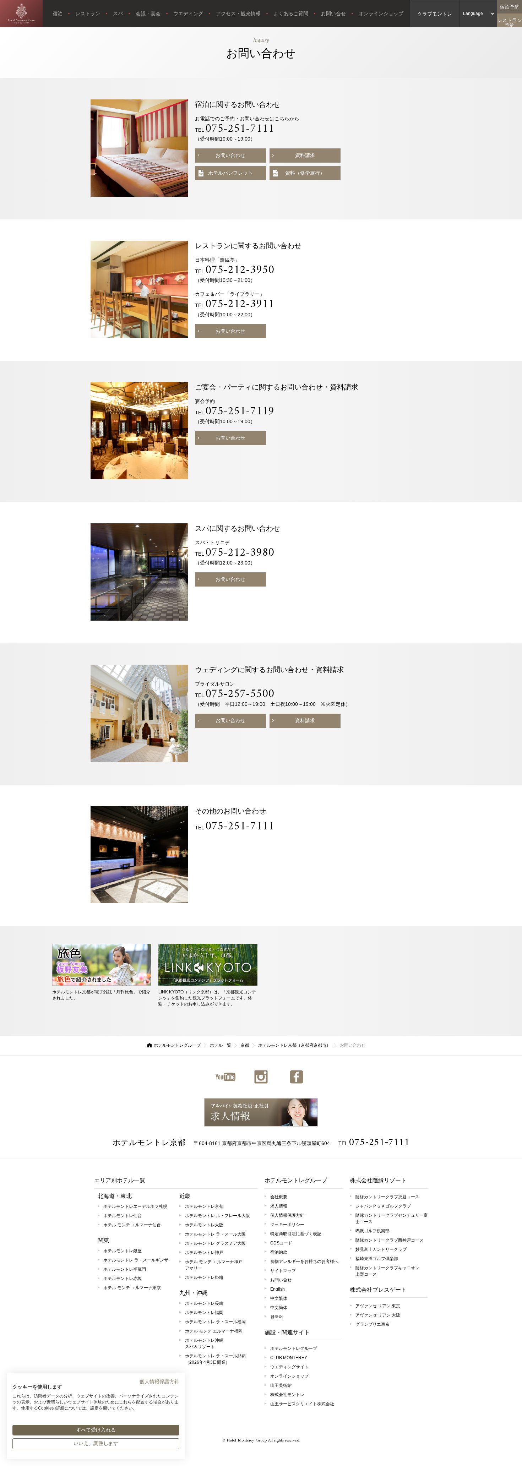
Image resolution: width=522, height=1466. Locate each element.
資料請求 (305, 155)
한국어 (276, 1316)
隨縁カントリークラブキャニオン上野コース (387, 1271)
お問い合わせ (230, 155)
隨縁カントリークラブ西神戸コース (389, 1240)
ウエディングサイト (289, 1366)
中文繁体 (278, 1298)
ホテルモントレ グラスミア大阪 (215, 1243)
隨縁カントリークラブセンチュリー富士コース (391, 1218)
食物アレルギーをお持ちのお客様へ (304, 1261)
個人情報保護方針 (287, 1215)
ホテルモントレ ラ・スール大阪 (215, 1234)
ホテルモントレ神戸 (204, 1252)
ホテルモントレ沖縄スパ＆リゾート (204, 1343)
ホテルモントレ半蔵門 (124, 1269)
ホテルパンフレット (230, 173)
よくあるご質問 (290, 13)
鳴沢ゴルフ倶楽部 (372, 1230)
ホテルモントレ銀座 (122, 1250)
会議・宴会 (148, 13)
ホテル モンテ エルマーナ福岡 (214, 1331)
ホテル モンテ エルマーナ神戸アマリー (214, 1265)
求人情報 (261, 1112)
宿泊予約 (510, 7)
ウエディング (188, 13)
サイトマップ (283, 1270)
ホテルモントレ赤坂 (122, 1278)
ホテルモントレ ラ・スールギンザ (135, 1260)
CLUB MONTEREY (288, 1357)
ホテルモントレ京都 (149, 1142)
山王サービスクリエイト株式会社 (302, 1403)
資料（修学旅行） (305, 173)
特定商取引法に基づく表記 (295, 1233)
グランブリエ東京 (372, 1324)
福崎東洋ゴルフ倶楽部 (376, 1258)
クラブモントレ (434, 14)
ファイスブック (296, 1077)
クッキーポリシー (287, 1224)
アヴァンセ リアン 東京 (377, 1305)
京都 (244, 1045)
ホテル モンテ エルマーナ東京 (132, 1287)
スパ (118, 13)
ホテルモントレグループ (177, 1045)
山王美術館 (281, 1385)
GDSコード (281, 1243)
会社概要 (278, 1196)
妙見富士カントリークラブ (381, 1249)
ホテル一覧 (220, 1045)
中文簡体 (278, 1307)
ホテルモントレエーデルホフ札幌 (135, 1206)
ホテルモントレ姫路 (204, 1277)
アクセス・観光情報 (238, 13)
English (277, 1289)
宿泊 (57, 13)
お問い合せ (333, 13)
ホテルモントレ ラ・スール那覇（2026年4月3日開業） (215, 1359)
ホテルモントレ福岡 (204, 1312)
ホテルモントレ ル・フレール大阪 (217, 1215)
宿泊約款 (278, 1252)
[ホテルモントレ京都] (21, 13)
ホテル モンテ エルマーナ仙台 (132, 1224)
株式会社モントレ (287, 1394)
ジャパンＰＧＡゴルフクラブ (383, 1206)
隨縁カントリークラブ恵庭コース (387, 1196)
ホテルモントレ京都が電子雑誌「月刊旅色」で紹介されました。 (101, 995)
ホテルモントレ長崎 (204, 1303)
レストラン (87, 13)
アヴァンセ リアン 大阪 (377, 1315)
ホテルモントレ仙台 (122, 1215)
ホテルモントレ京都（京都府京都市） (294, 1045)
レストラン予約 (509, 22)
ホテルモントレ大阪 (204, 1224)
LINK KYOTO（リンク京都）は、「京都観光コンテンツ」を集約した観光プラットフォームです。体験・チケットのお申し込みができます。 (207, 998)
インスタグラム (261, 1077)
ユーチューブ (225, 1077)
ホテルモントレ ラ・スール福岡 (215, 1321)
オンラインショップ (381, 13)
